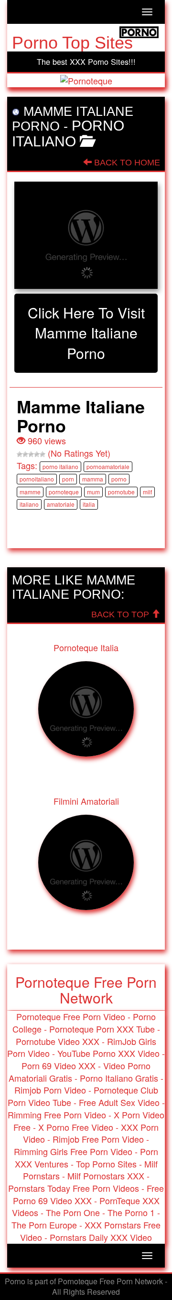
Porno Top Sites (72, 42)
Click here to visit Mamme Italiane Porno (86, 333)
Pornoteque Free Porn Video (70, 1016)
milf (147, 492)
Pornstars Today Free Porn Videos (73, 1188)
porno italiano (60, 466)
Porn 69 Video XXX (59, 1065)
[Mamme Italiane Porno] (86, 235)
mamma (92, 479)
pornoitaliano (37, 479)
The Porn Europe (44, 1224)
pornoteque (64, 492)
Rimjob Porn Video (50, 1090)
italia (89, 504)
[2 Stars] (25, 454)
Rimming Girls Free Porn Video (73, 1151)
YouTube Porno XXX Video (108, 1053)
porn (68, 479)
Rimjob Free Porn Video (98, 1139)
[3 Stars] (31, 454)
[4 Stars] (37, 454)
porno (119, 479)
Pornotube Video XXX (57, 1041)
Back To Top (121, 614)
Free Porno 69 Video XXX (88, 1194)
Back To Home (126, 162)
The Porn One (73, 1212)
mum (93, 492)
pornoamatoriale (107, 466)
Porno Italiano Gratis (119, 1078)
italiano (29, 504)
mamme (30, 492)
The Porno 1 (131, 1212)
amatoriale (61, 504)
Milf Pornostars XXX (105, 1175)
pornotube (121, 492)
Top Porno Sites (106, 1163)
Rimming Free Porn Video (57, 1114)
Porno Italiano (68, 133)
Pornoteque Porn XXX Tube (102, 1029)
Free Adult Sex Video (119, 1102)
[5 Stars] (42, 454)
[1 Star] (19, 454)
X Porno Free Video (75, 1127)
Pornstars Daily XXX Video (101, 1237)
